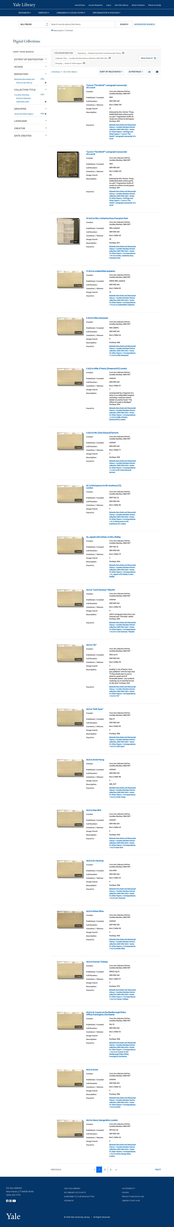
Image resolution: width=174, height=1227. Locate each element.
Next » (74, 71)
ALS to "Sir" (91, 645)
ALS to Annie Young (95, 760)
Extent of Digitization (28, 59)
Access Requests (96, 5)
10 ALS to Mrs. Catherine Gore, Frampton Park (107, 218)
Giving (125, 1192)
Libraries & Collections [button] (70, 12)
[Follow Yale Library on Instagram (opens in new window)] (10, 1201)
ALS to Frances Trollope (97, 962)
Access (18, 66)
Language (20, 120)
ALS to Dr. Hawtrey (95, 861)
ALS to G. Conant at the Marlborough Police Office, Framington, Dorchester (106, 1013)
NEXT (158, 1169)
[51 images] (70, 92)
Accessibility (128, 1188)
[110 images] (67, 164)
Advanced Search (144, 24)
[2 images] (70, 493)
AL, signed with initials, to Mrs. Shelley (103, 537)
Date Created (22, 135)
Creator (19, 128)
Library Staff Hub (131, 1201)
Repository (21, 74)
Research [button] (24, 12)
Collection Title (25, 89)
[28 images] (68, 230)
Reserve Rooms (138, 5)
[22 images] (70, 278)
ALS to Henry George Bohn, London (102, 1120)
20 (135, 71)
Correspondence (129, 253)
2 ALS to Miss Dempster (97, 318)
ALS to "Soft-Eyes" (94, 709)
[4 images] (70, 597)
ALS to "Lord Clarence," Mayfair (100, 590)
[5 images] (70, 1128)
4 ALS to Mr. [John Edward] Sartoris (102, 433)
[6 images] (70, 868)
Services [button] (43, 12)
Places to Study (154, 5)
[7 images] (70, 376)
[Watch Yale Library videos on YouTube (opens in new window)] (14, 1201)
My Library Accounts (75, 1192)
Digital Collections (26, 41)
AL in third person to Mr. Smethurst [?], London (103, 486)
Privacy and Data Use (133, 1197)
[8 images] (70, 325)
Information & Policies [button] (106, 12)
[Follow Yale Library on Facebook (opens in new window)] (7, 1201)
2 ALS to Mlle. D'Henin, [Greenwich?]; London (106, 368)
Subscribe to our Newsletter (79, 1197)
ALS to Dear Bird (93, 810)
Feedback (69, 1201)
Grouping (20, 108)
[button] (124, 24)
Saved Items (80, 5)
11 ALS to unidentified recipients (100, 271)
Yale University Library (24, 5)
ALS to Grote (92, 1070)
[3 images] (70, 652)
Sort (110, 71)
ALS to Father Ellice (95, 911)
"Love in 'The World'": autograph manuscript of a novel (106, 86)
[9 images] (70, 440)
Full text (69, 30)
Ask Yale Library (121, 5)
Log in (108, 5)
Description (58, 30)
